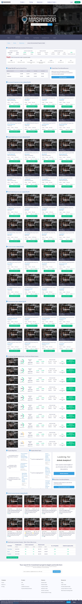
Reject (74, 602)
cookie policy (16, 602)
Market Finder (44, 584)
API (22, 582)
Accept (68, 602)
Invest (22, 584)
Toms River (9, 549)
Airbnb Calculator (63, 77)
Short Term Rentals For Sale (64, 487)
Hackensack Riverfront (11, 318)
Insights (54, 37)
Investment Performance (17, 37)
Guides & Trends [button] (51, 2)
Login (71, 2)
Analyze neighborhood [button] (71, 361)
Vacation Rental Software (26, 588)
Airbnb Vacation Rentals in (17, 493)
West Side (27, 99)
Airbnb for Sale (44, 588)
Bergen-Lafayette (10, 99)
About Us (3, 584)
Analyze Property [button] (14, 106)
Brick (8, 551)
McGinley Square (45, 343)
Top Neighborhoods (45, 37)
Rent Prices (27, 37)
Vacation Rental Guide (65, 586)
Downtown (9, 343)
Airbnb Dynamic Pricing (46, 592)
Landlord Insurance (25, 586)
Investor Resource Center (66, 588)
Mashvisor (13, 600)
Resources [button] (39, 2)
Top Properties (36, 37)
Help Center (63, 584)
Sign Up (77, 2)
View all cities (12, 557)
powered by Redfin (26, 57)
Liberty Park (27, 343)
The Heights (27, 179)
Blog (62, 582)
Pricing (31, 2)
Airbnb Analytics (64, 473)
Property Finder (44, 586)
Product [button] (22, 2)
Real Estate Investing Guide (66, 590)
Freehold (9, 554)
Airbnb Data (43, 582)
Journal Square (45, 124)
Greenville (44, 99)
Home (9, 37)
